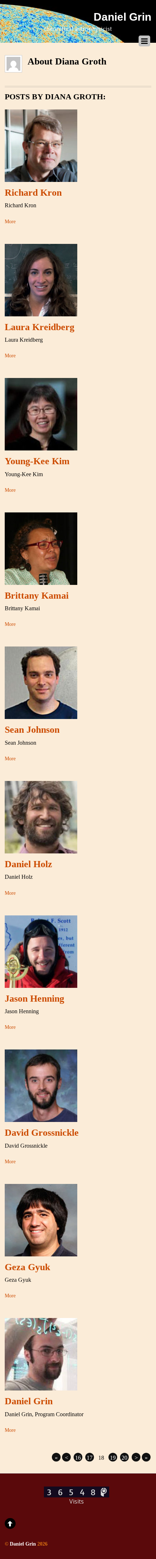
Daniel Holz (28, 864)
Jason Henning (34, 998)
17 (90, 1458)
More (10, 221)
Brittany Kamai (37, 595)
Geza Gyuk (27, 1267)
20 (124, 1458)
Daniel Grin (29, 1401)
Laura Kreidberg (39, 327)
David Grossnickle (42, 1132)
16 (78, 1458)
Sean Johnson (32, 729)
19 (113, 1458)
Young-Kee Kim (37, 461)
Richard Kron (33, 192)
